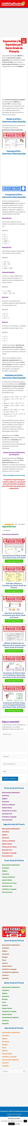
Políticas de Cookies (14, 1116)
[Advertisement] (14, 23)
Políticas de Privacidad (14, 1114)
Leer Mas (17, 1124)
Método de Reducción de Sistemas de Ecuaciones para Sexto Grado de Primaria (14, 645)
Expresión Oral (7, 814)
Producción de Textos (9, 811)
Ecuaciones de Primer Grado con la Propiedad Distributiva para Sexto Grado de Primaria (14, 705)
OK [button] (25, 1121)
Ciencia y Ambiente (8, 804)
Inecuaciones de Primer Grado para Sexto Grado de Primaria (14, 557)
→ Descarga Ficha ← (14, 561)
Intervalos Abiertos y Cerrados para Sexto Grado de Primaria (14, 585)
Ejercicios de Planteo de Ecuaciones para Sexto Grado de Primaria (14, 615)
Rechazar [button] (11, 1123)
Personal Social (7, 820)
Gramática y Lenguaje (9, 817)
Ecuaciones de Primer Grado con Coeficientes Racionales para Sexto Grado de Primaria (14, 675)
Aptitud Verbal (7, 807)
